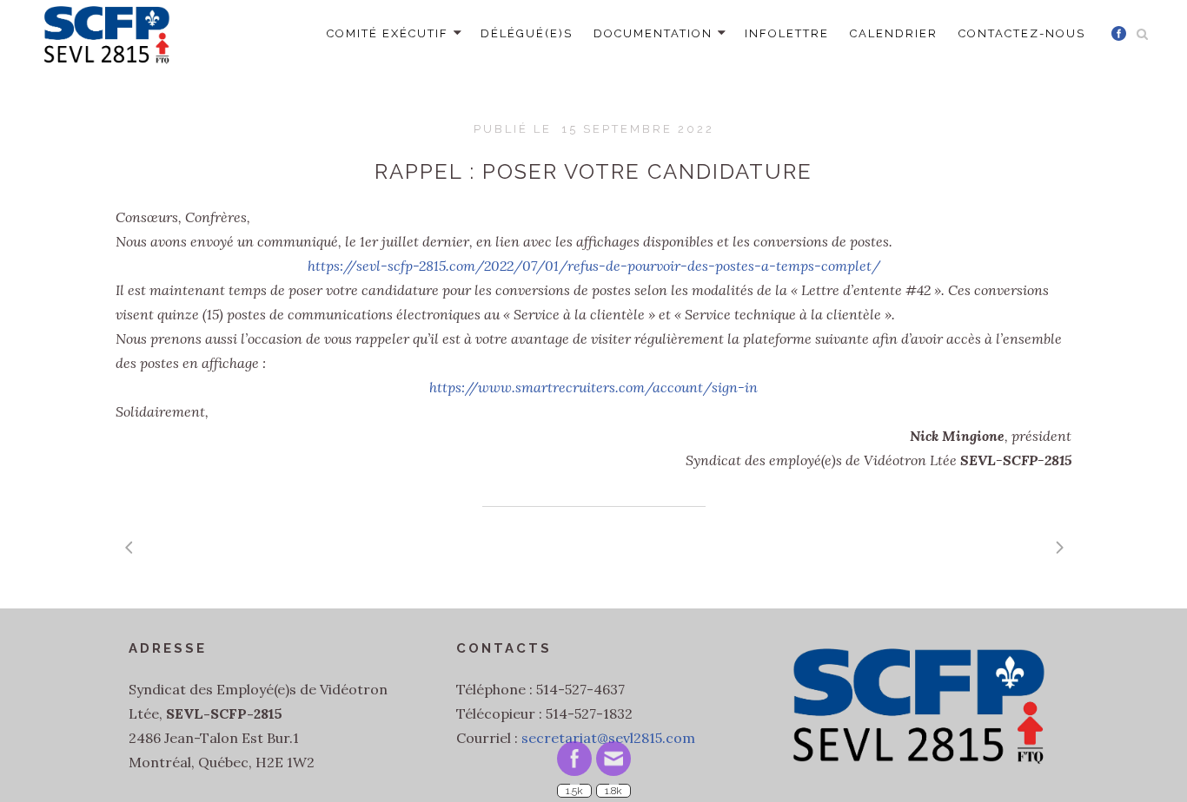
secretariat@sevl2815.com (608, 737)
